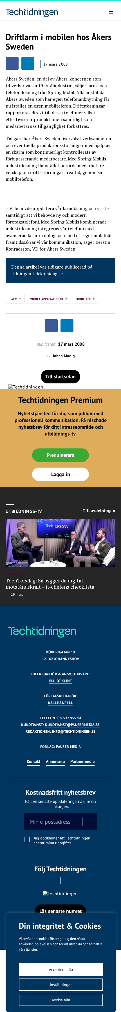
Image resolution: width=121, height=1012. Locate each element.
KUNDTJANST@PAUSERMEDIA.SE (72, 724)
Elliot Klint (60, 680)
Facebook (52, 880)
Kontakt (33, 761)
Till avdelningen (99, 510)
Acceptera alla (61, 969)
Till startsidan (60, 376)
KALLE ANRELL (60, 702)
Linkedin (68, 880)
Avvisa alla (61, 999)
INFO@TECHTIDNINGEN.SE (73, 731)
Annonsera (55, 761)
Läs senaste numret (60, 911)
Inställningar (61, 984)
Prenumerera (60, 455)
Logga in (60, 474)
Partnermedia (82, 761)
